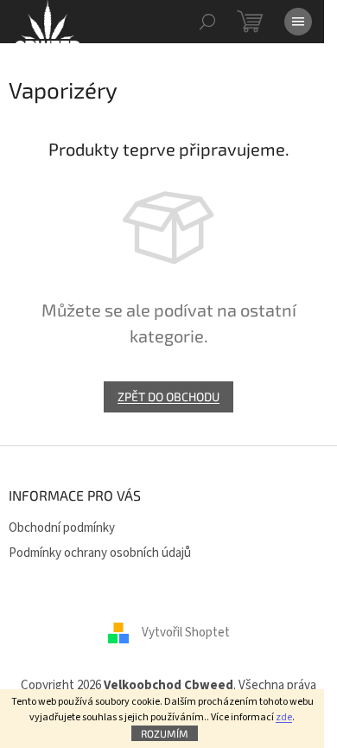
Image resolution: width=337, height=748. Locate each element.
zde (284, 717)
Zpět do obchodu (168, 396)
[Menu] (298, 21)
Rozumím (164, 733)
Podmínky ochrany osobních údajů (100, 553)
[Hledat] (207, 21)
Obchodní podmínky (62, 528)
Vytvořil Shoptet (186, 632)
